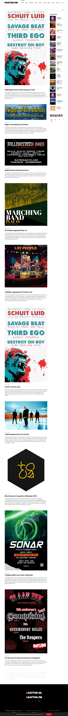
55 (35, 677)
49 (21, 677)
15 (31, 672)
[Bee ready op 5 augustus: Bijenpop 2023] (26, 470)
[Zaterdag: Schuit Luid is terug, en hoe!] (26, 47)
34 (29, 674)
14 (29, 672)
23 (5, 674)
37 (36, 674)
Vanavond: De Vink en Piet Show (60, 62)
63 (12, 679)
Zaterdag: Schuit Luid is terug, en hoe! (20, 90)
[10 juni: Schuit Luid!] (26, 344)
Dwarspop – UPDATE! (59, 37)
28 (16, 674)
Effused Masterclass (59, 24)
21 (43, 672)
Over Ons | (33, 710)
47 (17, 677)
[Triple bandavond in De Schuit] (26, 415)
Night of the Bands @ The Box (16, 124)
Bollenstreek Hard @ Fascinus (17, 170)
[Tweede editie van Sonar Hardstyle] (26, 540)
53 (30, 677)
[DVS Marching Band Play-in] (26, 204)
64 (14, 679)
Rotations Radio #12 (59, 95)
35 (32, 674)
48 (19, 677)
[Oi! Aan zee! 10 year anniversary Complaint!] (26, 621)
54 (33, 677)
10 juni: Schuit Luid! (12, 387)
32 (25, 674)
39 (41, 674)
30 (21, 674)
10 (21, 672)
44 (10, 677)
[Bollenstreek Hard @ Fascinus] (26, 152)
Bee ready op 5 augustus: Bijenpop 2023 (21, 496)
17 (35, 672)
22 (45, 672)
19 (39, 672)
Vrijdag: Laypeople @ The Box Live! (18, 292)
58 (42, 677)
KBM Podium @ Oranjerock (60, 50)
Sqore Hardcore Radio (59, 69)
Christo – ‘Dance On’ (59, 107)
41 (45, 674)
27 (14, 674)
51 (26, 677)
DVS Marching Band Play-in (16, 230)
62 (10, 679)
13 (27, 672)
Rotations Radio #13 (59, 18)
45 (12, 677)
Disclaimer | (28, 710)
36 (34, 674)
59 (44, 677)
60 (5, 679)
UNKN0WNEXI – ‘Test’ (60, 88)
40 (43, 674)
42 (5, 677)
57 (40, 677)
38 (38, 674)
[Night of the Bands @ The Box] (25, 112)
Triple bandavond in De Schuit (17, 434)
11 (23, 672)
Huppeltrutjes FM (60, 31)
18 (37, 672)
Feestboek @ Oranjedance (59, 101)
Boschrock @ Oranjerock (59, 56)
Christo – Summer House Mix (59, 75)
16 (33, 672)
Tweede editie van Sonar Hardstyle (19, 575)
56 (37, 677)
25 (10, 674)
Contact (34, 712)
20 (41, 672)
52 (28, 677)
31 (23, 674)
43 (8, 677)
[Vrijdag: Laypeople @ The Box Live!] (26, 266)
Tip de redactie (38, 710)
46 (15, 677)
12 (25, 672)
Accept (48, 714)
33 (27, 674)
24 (8, 674)
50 (24, 677)
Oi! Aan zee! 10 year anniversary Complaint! (22, 658)
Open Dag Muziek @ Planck (59, 43)
